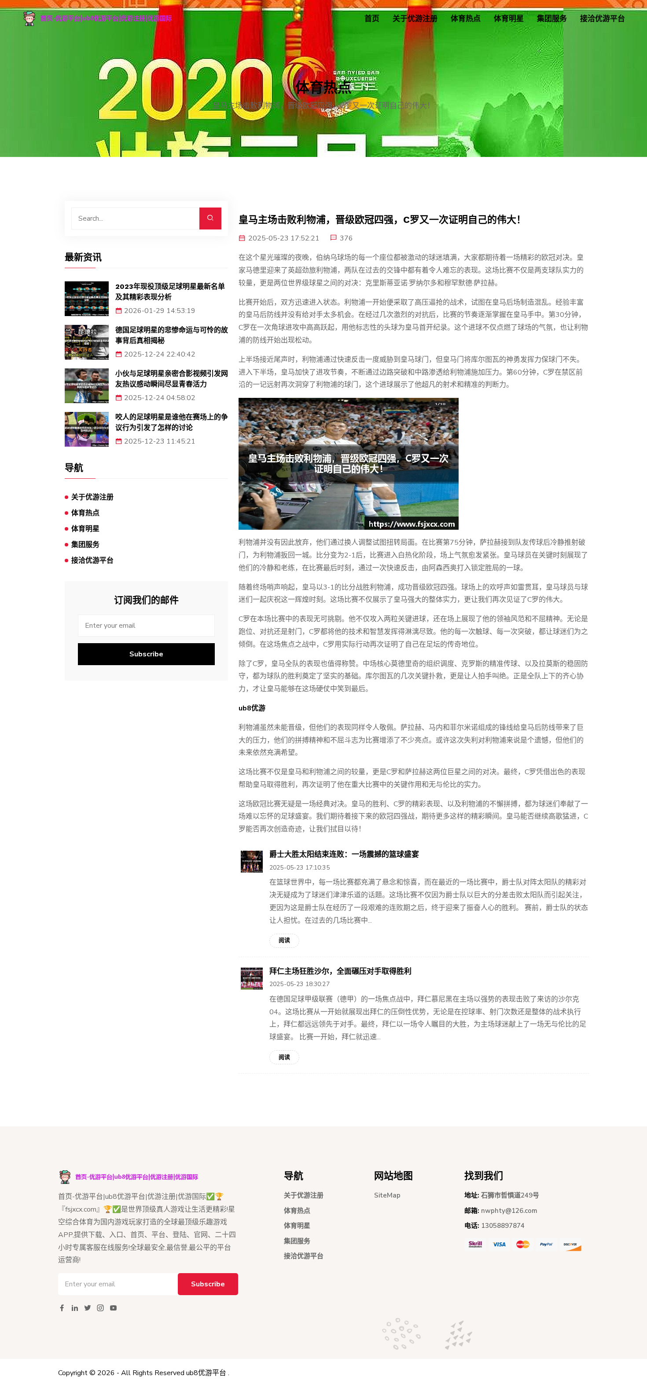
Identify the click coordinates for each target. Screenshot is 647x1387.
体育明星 (509, 19)
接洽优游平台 (602, 19)
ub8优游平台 (206, 1373)
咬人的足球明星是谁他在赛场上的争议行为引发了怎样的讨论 (171, 422)
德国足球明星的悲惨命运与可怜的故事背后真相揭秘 (171, 335)
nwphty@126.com (509, 1210)
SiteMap (387, 1195)
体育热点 (466, 19)
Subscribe (146, 654)
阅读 (284, 940)
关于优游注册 (415, 19)
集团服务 (552, 19)
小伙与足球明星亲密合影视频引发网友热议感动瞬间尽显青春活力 (171, 378)
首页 (371, 19)
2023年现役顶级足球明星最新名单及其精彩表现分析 (170, 291)
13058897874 (503, 1225)
